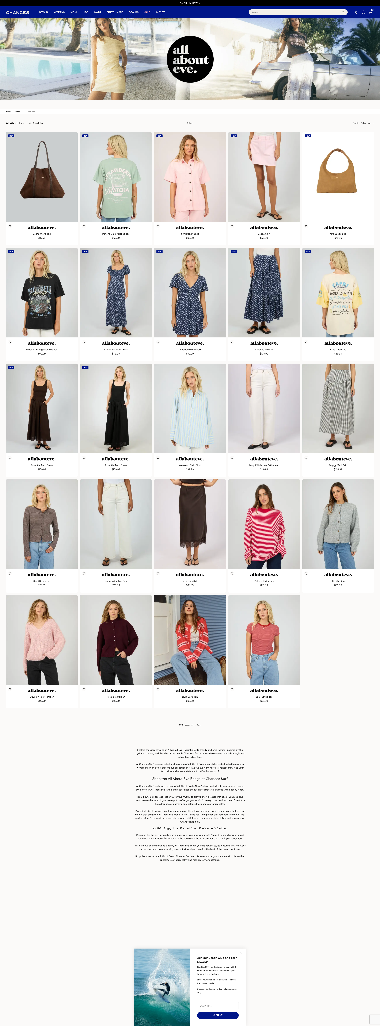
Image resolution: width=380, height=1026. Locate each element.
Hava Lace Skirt (190, 581)
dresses (158, 811)
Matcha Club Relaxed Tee (116, 234)
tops (196, 811)
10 (115, 217)
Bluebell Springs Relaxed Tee (41, 349)
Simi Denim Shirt (190, 234)
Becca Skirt (264, 234)
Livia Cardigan (190, 697)
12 (119, 217)
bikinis (138, 814)
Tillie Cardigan (338, 581)
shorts (213, 811)
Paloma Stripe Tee (264, 581)
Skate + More (115, 12)
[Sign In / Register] (363, 12)
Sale (147, 12)
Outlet (160, 12)
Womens (59, 12)
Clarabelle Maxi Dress (116, 349)
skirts (190, 811)
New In (43, 12)
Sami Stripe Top (41, 581)
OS (41, 217)
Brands (133, 12)
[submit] (343, 12)
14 (123, 217)
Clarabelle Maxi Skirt (264, 349)
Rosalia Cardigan (116, 697)
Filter (38, 123)
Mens (74, 12)
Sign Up (218, 1015)
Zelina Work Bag (42, 234)
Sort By (356, 123)
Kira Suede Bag (338, 234)
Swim (97, 12)
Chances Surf (146, 764)
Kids (85, 12)
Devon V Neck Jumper (42, 697)
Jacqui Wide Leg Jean (116, 581)
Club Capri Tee (338, 349)
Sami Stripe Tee (264, 697)
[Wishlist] (357, 12)
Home (8, 111)
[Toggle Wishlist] (42, 337)
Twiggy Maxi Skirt (338, 465)
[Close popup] (241, 953)
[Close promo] (376, 3)
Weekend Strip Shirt (190, 465)
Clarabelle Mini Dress (190, 349)
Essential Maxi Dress (42, 465)
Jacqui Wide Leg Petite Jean (264, 465)
